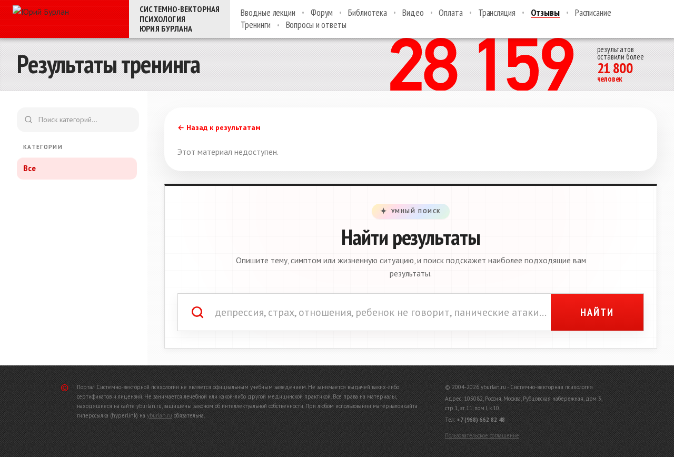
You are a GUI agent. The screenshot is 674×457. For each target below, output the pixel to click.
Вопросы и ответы (316, 25)
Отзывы (545, 13)
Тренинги (255, 25)
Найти (597, 312)
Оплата (450, 13)
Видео (412, 13)
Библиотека (367, 13)
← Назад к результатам (219, 127)
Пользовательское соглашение (482, 435)
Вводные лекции (268, 13)
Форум (322, 13)
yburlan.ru (159, 415)
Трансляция (497, 13)
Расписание (593, 13)
